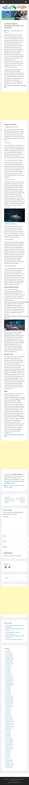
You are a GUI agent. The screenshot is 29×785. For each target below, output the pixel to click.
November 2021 (9, 659)
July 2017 (7, 751)
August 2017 (8, 749)
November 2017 (9, 744)
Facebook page (10, 483)
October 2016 (8, 767)
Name (5, 536)
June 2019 (8, 711)
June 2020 (8, 689)
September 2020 (9, 684)
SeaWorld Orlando (9, 485)
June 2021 (8, 668)
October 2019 (8, 703)
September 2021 (9, 663)
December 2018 (9, 721)
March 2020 (8, 695)
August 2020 (8, 686)
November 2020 (9, 680)
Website (5, 547)
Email (4, 541)
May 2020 (7, 691)
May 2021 (7, 670)
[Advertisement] (14, 106)
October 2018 (8, 725)
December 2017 (9, 742)
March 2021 (8, 673)
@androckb (7, 481)
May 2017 (7, 755)
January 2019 (8, 719)
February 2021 (9, 675)
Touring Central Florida (18, 779)
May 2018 (7, 734)
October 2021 (8, 661)
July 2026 (7, 650)
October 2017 (8, 746)
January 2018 (8, 741)
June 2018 (8, 732)
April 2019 (7, 714)
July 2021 (7, 666)
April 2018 (7, 735)
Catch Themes (17, 782)
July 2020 (7, 687)
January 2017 (8, 762)
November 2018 (9, 723)
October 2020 (8, 682)
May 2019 (7, 712)
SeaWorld (10, 487)
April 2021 (7, 672)
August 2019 (8, 707)
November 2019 (9, 702)
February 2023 (9, 654)
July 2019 (7, 709)
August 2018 (8, 728)
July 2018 (7, 730)
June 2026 (8, 652)
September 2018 (9, 726)
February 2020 (9, 696)
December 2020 (9, 679)
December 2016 (9, 764)
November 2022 (9, 657)
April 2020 (7, 693)
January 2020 (8, 698)
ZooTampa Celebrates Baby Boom (14, 639)
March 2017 (8, 758)
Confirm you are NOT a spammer (12, 555)
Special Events (18, 485)
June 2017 (8, 753)
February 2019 (9, 718)
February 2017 (9, 760)
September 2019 (9, 705)
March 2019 (8, 716)
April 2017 (7, 757)
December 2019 (9, 700)
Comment (6, 516)
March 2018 (8, 737)
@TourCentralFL (15, 481)
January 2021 (8, 677)
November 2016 (9, 765)
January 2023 (8, 656)
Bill (16, 30)
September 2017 (9, 748)
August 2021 (8, 664)
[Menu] (3, 2)
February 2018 (9, 739)
